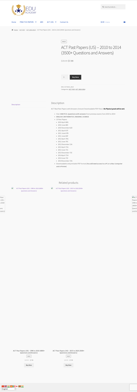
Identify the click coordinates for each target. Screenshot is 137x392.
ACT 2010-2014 (31, 30)
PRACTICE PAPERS (27, 22)
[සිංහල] (19, 386)
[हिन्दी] (8, 386)
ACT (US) (50, 22)
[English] (5, 386)
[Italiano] (14, 386)
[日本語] (17, 386)
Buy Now (75, 77)
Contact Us (64, 22)
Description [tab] (16, 104)
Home (14, 22)
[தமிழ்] (22, 386)
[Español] (11, 386)
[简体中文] (3, 386)
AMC (41, 22)
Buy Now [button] (29, 365)
